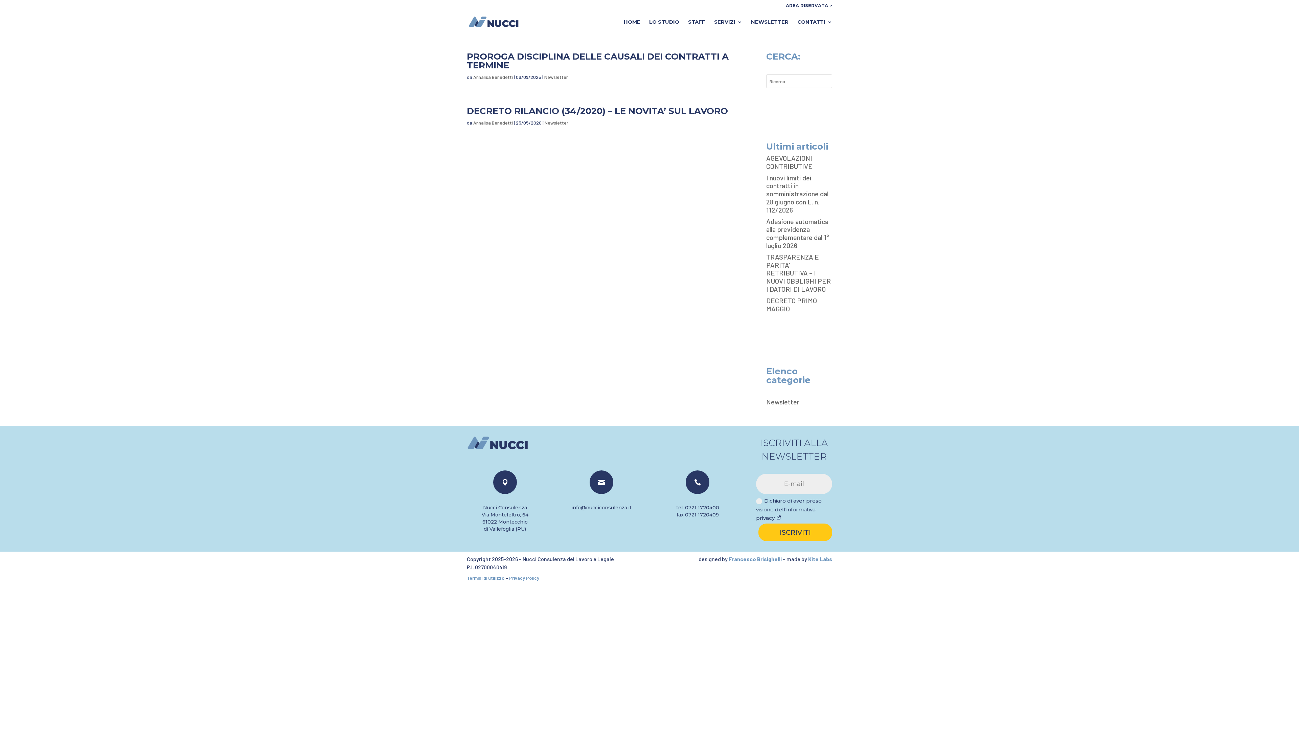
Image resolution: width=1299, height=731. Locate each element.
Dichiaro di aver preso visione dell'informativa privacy (789, 509)
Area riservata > (809, 5)
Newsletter (770, 22)
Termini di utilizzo (485, 578)
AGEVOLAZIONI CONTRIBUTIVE (789, 162)
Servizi (724, 22)
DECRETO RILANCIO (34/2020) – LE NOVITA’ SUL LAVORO (597, 111)
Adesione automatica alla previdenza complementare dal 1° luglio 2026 (797, 233)
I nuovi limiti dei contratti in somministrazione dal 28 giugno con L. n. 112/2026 (797, 194)
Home (632, 22)
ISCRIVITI (795, 532)
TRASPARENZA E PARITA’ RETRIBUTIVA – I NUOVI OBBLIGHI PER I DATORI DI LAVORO (798, 273)
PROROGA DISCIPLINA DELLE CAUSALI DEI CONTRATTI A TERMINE (598, 61)
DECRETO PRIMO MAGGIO (791, 304)
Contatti (811, 22)
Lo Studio (664, 22)
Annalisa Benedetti (493, 77)
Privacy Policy (524, 578)
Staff (696, 22)
